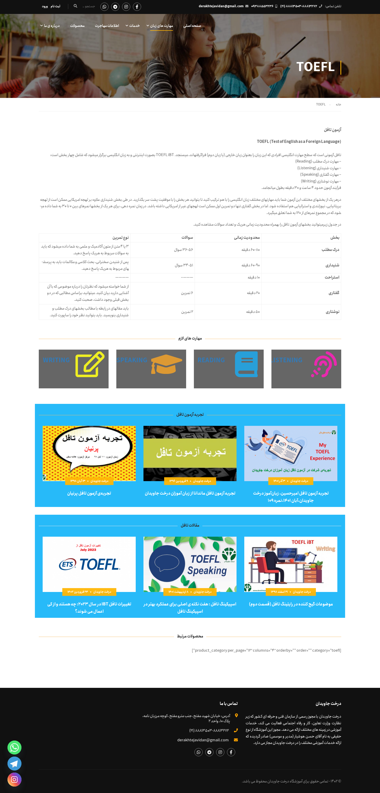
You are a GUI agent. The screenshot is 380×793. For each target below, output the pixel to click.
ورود (45, 6)
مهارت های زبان (161, 26)
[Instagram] (14, 780)
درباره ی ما (52, 26)
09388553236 (262, 6)
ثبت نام (55, 6)
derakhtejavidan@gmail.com (221, 6)
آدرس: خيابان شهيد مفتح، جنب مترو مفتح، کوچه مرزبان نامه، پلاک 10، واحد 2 (186, 718)
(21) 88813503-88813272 (298, 6)
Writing (56, 360)
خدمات (134, 26)
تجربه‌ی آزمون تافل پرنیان (89, 493)
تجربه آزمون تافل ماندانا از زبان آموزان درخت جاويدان (190, 493)
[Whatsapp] (14, 747)
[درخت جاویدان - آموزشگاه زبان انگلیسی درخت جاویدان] (321, 28)
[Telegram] (14, 764)
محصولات (77, 26)
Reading (211, 360)
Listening (286, 360)
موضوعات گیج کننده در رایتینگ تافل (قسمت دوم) (291, 604)
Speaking (131, 360)
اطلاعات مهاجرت (107, 26)
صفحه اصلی (192, 26)
